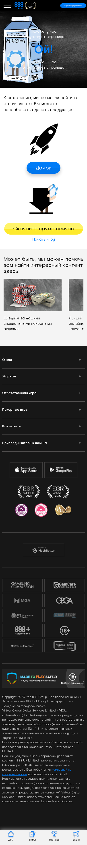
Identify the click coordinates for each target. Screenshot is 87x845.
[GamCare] (65, 585)
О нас (7, 360)
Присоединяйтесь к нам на (24, 443)
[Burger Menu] (7, 5)
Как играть (11, 426)
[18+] (65, 630)
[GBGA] (64, 600)
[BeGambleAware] (22, 645)
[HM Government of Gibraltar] (22, 615)
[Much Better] (43, 550)
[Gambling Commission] (22, 585)
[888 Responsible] (22, 630)
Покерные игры (15, 410)
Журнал (9, 376)
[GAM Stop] (65, 615)
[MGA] (22, 600)
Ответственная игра (19, 393)
